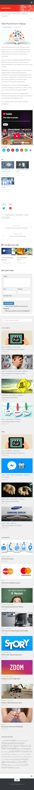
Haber (9, 14)
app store (25, 741)
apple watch (19, 741)
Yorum (5, 276)
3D (2, 741)
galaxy (3, 751)
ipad (2, 754)
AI (3, 741)
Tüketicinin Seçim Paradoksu (10, 501)
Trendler (4, 16)
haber (17, 751)
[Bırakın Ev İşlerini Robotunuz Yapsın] (17, 691)
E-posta (20, 289)
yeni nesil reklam (6, 217)
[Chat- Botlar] (17, 465)
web (9, 765)
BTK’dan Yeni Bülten (7, 559)
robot (6, 759)
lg (17, 754)
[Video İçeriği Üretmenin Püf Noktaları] (17, 338)
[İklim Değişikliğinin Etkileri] (24, 251)
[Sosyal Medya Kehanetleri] (17, 386)
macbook (20, 754)
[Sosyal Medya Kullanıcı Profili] (17, 410)
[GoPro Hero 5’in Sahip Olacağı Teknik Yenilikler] (17, 619)
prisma (2, 759)
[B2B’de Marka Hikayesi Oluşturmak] (17, 643)
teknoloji (11, 761)
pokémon (22, 756)
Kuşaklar (14, 754)
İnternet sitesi (7, 296)
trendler (26, 215)
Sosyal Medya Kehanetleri (9, 397)
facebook (27, 748)
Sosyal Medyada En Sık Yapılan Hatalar (13, 373)
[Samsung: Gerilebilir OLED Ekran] (17, 514)
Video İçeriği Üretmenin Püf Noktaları (13, 349)
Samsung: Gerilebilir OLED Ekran (11, 525)
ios (31, 751)
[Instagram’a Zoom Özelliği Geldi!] (17, 667)
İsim (5, 289)
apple (13, 740)
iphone (6, 754)
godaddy (6, 751)
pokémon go (27, 756)
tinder (16, 762)
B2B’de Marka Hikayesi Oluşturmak (11, 655)
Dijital (3, 14)
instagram (25, 751)
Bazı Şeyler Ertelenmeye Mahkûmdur (12, 727)
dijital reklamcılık (10, 215)
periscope (17, 756)
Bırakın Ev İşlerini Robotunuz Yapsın (11, 703)
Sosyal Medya (16, 14)
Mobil (3, 347)
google (11, 751)
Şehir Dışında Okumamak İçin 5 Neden (12, 607)
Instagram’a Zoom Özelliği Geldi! (10, 679)
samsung (11, 759)
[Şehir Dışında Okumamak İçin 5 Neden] (17, 595)
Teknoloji (24, 14)
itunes (11, 754)
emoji (20, 749)
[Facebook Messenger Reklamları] (9, 251)
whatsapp (13, 765)
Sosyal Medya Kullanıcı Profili (10, 422)
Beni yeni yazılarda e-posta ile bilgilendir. (17, 311)
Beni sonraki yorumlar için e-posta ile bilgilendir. (15, 307)
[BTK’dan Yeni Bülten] (17, 547)
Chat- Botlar (5, 477)
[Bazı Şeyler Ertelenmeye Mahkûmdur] (17, 715)
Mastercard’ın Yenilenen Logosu (10, 583)
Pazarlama (9, 347)
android (7, 740)
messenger (24, 754)
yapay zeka (19, 765)
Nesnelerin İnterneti (6, 756)
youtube (17, 768)
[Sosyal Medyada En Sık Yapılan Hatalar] (17, 362)
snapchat (18, 759)
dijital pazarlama (10, 743)
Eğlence (3, 604)
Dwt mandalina (19, 215)
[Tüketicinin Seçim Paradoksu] (17, 490)
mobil (28, 754)
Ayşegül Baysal (7, 27)
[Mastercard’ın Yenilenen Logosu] (17, 571)
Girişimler (4, 700)
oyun (12, 756)
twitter (4, 764)
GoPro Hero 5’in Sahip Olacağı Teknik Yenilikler (14, 631)
